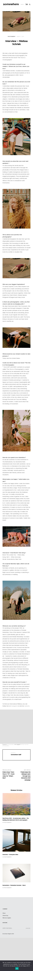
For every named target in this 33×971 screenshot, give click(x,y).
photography (6, 745)
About (4, 913)
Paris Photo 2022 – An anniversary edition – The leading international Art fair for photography (16, 819)
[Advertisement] (16, 727)
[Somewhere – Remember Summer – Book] (16, 873)
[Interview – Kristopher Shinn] (16, 840)
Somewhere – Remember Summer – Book (14, 885)
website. (27, 706)
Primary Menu (26, 4)
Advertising (5, 915)
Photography (11, 36)
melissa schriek (24, 744)
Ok (17, 968)
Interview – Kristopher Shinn (10, 854)
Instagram (14, 706)
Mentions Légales (7, 917)
